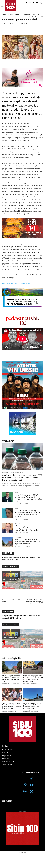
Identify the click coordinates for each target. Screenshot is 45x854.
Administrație (18, 537)
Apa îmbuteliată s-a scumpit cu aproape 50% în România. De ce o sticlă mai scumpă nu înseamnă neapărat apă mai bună (22, 477)
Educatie (25, 683)
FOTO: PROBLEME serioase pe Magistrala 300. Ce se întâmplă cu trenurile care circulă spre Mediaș (32, 705)
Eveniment (36, 14)
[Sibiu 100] (10, 5)
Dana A (12, 472)
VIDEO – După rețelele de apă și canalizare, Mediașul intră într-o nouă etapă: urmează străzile (27, 542)
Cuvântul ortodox (26, 14)
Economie (17, 523)
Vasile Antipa (18, 546)
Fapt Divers (5, 472)
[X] (33, 3)
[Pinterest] (21, 28)
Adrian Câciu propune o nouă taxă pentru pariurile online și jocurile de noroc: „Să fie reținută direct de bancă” (28, 528)
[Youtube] (36, 3)
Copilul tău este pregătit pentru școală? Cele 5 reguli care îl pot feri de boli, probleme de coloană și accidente (33, 678)
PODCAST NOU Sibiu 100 (22, 320)
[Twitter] (31, 791)
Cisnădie (4, 711)
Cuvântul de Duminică (14, 14)
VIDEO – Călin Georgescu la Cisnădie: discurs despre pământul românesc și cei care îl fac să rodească (11, 705)
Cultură (4, 14)
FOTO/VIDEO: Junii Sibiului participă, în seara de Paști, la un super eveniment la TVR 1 (34, 601)
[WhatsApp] (26, 28)
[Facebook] (26, 3)
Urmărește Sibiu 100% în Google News (16, 283)
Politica (16, 492)
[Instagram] (30, 3)
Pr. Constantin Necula (10, 23)
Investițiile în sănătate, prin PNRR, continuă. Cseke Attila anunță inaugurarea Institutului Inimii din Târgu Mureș (28, 498)
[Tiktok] (31, 778)
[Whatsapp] (25, 785)
